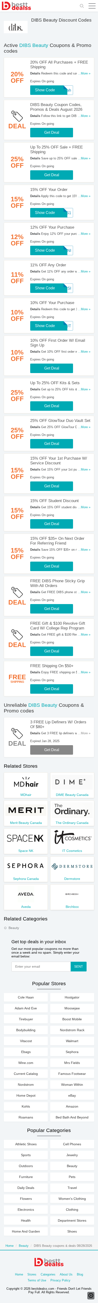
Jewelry (72, 1155)
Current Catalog (26, 1074)
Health (26, 1220)
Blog (80, 1274)
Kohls (26, 1106)
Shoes (72, 1231)
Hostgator (72, 997)
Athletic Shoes (26, 1144)
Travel (72, 1188)
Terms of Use (37, 1280)
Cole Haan (26, 997)
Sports (26, 1155)
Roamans (26, 1117)
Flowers (26, 1199)
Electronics (26, 1209)
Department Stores (72, 1220)
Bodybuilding (25, 1030)
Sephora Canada (26, 879)
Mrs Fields (72, 1063)
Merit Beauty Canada (26, 823)
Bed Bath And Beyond (72, 1117)
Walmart (72, 1041)
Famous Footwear (72, 1074)
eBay (72, 1095)
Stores (31, 1274)
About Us (66, 1274)
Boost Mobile (72, 1019)
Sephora (72, 1052)
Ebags (26, 1052)
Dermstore (72, 879)
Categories (48, 1274)
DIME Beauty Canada (72, 795)
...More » (84, 73)
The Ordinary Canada (72, 823)
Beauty (14, 928)
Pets (72, 1177)
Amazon (72, 1106)
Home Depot (25, 1095)
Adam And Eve (26, 1008)
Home (9, 1246)
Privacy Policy (60, 1280)
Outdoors (26, 1166)
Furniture (26, 1177)
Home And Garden (26, 1231)
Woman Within (72, 1084)
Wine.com (25, 1063)
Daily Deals (25, 1188)
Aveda (26, 907)
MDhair (25, 795)
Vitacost (26, 1041)
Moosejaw (72, 1008)
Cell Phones (72, 1144)
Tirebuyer (26, 1019)
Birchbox (72, 907)
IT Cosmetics (72, 851)
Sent (78, 966)
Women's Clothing (72, 1199)
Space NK (25, 851)
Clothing (72, 1209)
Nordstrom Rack (72, 1030)
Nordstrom (26, 1084)
